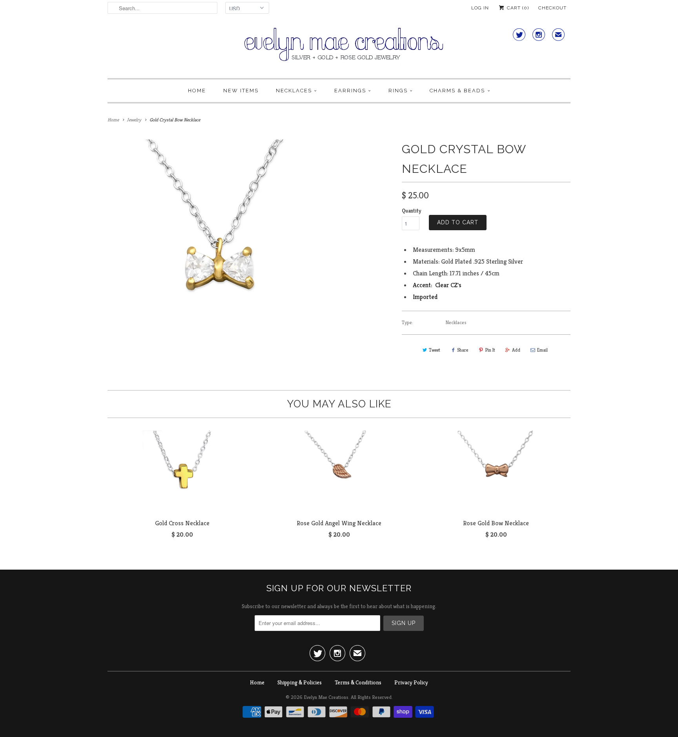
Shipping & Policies (299, 682)
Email (542, 350)
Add (516, 350)
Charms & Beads (457, 91)
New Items (241, 91)
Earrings (350, 91)
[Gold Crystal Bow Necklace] (219, 251)
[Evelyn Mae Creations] (339, 49)
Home (197, 91)
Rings (398, 91)
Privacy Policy (411, 682)
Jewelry (134, 120)
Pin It (490, 350)
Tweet (434, 350)
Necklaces (294, 91)
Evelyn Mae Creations (326, 697)
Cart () (517, 8)
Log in (480, 8)
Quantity (411, 210)
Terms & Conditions (358, 682)
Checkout (552, 8)
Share (462, 350)
